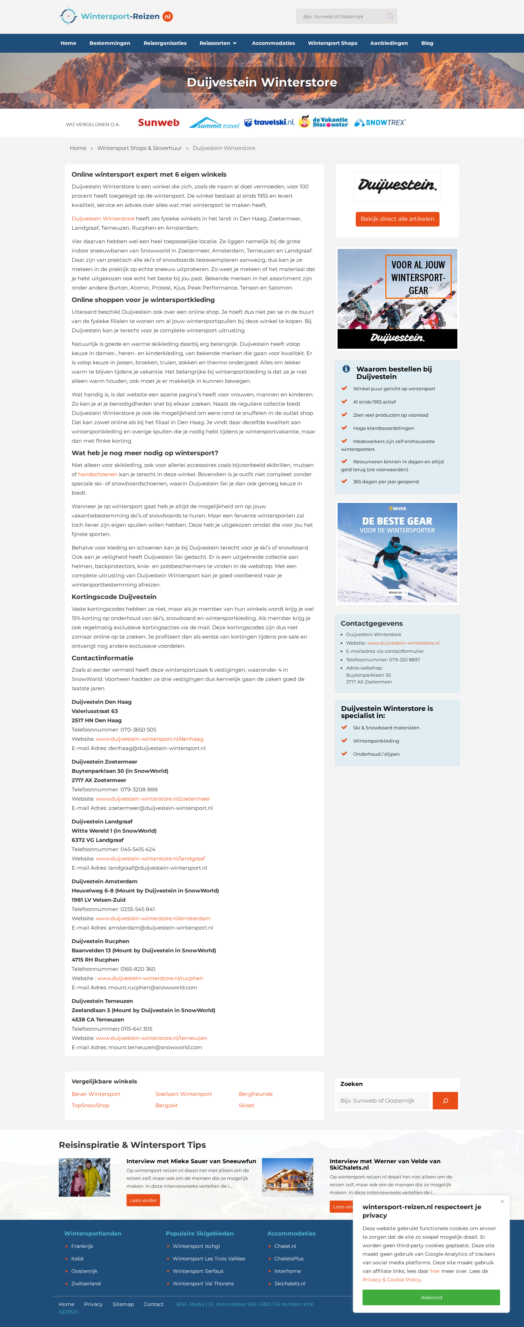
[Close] (502, 1201)
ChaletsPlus (289, 1258)
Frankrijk (82, 1246)
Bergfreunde (256, 1094)
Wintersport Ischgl (196, 1246)
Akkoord (431, 1297)
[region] (431, 1254)
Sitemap (123, 1304)
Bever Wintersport (96, 1094)
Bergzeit (166, 1105)
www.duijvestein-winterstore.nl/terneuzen (151, 1038)
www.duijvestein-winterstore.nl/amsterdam (153, 918)
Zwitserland (86, 1283)
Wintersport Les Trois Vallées (209, 1258)
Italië (77, 1258)
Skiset (247, 1105)
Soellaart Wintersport (183, 1094)
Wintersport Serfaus (198, 1271)
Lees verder (143, 1200)
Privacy (93, 1304)
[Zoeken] (445, 1100)
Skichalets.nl (289, 1283)
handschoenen (98, 474)
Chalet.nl (285, 1246)
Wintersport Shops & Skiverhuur (139, 148)
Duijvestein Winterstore (103, 218)
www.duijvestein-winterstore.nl (403, 643)
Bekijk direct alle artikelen (398, 218)
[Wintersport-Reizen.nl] (115, 16)
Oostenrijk (84, 1271)
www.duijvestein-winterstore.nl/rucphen (150, 978)
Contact (154, 1304)
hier (435, 1271)
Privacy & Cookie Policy (392, 1279)
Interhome (287, 1271)
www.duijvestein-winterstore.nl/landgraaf (150, 858)
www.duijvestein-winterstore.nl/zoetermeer (153, 798)
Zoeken (351, 1084)
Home (78, 148)
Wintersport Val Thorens (203, 1283)
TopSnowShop (90, 1105)
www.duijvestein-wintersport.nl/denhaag (150, 738)
